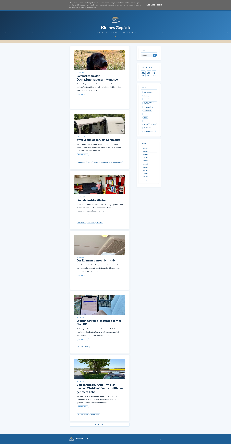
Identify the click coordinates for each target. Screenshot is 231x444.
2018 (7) (145, 173)
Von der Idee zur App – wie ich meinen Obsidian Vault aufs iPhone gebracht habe (100, 388)
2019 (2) (145, 170)
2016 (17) (146, 180)
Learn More (150, 5)
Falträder (147, 107)
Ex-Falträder (147, 99)
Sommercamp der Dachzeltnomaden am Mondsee (97, 77)
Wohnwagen (94, 101)
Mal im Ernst (85, 346)
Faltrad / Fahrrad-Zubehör (149, 103)
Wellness (99, 222)
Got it (159, 5)
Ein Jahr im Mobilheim (91, 200)
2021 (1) (145, 164)
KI (78, 282)
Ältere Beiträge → (100, 424)
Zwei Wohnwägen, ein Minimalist (98, 139)
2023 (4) (145, 157)
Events (80, 101)
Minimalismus (82, 162)
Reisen (86, 101)
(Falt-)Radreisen (148, 92)
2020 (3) (145, 167)
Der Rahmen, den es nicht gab (96, 260)
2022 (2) (145, 161)
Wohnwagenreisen (105, 101)
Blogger (160, 438)
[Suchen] (155, 55)
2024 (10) (146, 154)
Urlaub (96, 162)
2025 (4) (145, 151)
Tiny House (91, 222)
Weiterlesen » (82, 94)
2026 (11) (146, 148)
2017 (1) (145, 176)
